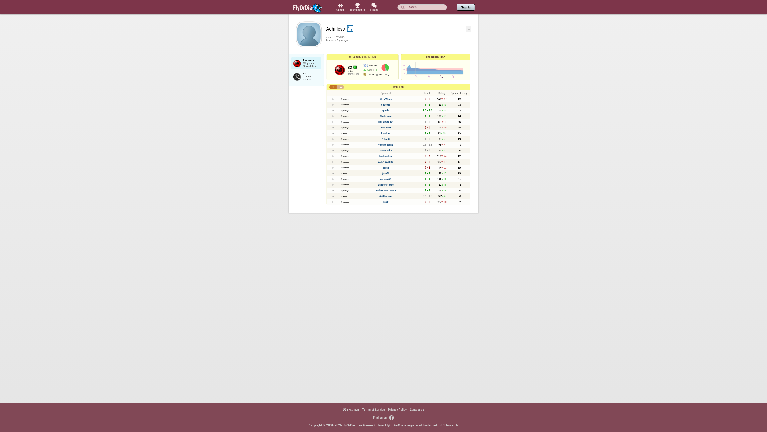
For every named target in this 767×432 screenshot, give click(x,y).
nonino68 (386, 127)
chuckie (385, 104)
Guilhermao (385, 196)
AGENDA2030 (385, 161)
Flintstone (385, 116)
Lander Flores (386, 184)
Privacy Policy (397, 410)
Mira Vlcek (386, 99)
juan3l (385, 173)
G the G (386, 139)
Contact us (417, 410)
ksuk (385, 201)
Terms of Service (373, 410)
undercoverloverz (386, 190)
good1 (385, 110)
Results (398, 87)
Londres (385, 133)
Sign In (465, 7)
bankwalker (385, 156)
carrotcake (386, 150)
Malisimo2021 (386, 121)
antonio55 (385, 179)
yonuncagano (385, 144)
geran (386, 167)
